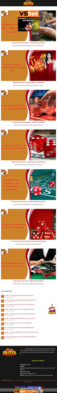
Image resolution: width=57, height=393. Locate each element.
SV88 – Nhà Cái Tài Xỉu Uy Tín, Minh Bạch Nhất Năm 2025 (19, 309)
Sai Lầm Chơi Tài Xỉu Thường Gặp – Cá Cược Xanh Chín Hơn (28, 122)
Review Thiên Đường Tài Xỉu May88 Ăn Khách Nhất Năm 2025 (20, 300)
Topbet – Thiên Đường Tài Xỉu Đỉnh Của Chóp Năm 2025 (19, 295)
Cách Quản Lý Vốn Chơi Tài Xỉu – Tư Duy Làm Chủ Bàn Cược (28, 43)
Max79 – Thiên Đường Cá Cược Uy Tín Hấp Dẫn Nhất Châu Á (20, 314)
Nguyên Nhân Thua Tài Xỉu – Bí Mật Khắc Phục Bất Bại (28, 281)
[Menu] (2, 3)
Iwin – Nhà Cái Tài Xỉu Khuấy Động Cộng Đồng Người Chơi (19, 327)
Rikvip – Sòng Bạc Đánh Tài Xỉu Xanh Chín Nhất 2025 (18, 323)
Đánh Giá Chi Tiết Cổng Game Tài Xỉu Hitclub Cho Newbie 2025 (20, 336)
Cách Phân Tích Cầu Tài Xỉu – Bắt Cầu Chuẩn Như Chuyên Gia (29, 201)
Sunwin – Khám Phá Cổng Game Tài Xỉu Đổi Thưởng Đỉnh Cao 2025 (22, 332)
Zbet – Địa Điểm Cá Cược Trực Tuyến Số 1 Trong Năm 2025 (20, 304)
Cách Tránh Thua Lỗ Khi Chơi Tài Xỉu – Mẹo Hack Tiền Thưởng (28, 241)
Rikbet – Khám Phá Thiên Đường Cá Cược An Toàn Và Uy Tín (20, 318)
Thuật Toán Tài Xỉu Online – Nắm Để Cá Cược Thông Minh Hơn (28, 162)
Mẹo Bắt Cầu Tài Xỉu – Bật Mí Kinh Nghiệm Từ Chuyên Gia (28, 82)
